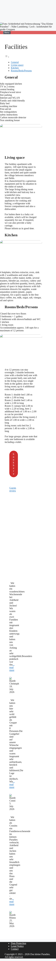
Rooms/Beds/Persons (21, 70)
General (15, 62)
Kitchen (15, 67)
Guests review (12, 489)
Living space (17, 65)
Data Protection (18, 943)
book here (13, 464)
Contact (15, 949)
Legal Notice (17, 946)
